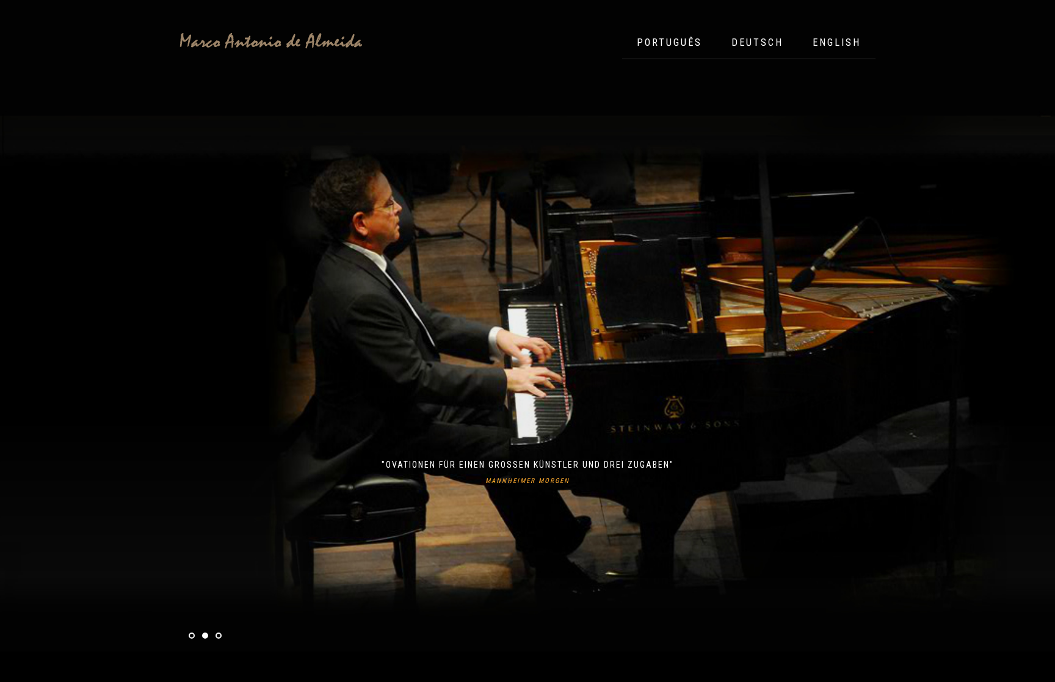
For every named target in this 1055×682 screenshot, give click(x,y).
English (837, 42)
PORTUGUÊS (669, 42)
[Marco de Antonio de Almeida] (271, 42)
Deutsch (757, 42)
